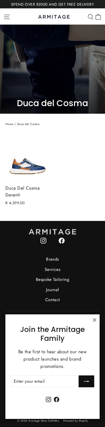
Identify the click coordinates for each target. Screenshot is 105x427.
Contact (52, 300)
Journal (52, 290)
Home (9, 124)
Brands (52, 259)
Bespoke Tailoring (52, 279)
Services (52, 269)
